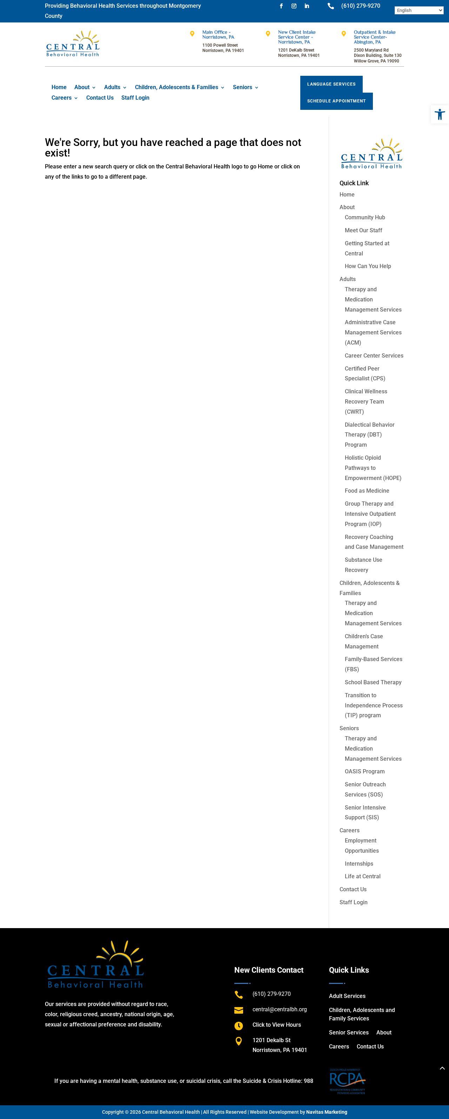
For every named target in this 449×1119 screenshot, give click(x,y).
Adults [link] (112, 88)
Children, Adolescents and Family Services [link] (362, 1014)
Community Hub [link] (365, 217)
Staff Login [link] (135, 98)
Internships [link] (359, 863)
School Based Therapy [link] (373, 682)
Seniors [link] (242, 88)
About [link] (81, 88)
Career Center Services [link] (374, 355)
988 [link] (308, 1081)
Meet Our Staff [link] (363, 230)
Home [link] (59, 88)
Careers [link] (62, 98)
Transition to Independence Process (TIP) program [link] (374, 705)
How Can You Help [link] (368, 266)
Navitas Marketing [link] (326, 1112)
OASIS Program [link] (365, 771)
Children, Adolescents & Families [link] (176, 88)
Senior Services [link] (349, 1032)
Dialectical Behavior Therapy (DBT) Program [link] (370, 434)
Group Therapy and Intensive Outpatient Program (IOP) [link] (370, 513)
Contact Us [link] (100, 98)
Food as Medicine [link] (367, 490)
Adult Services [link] (347, 996)
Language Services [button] (331, 84)
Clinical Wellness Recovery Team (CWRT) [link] (366, 401)
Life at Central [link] (363, 876)
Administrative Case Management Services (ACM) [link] (373, 332)
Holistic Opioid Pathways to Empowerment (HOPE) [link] (373, 467)
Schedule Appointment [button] (336, 101)
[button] (281, 6)
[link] (440, 114)
